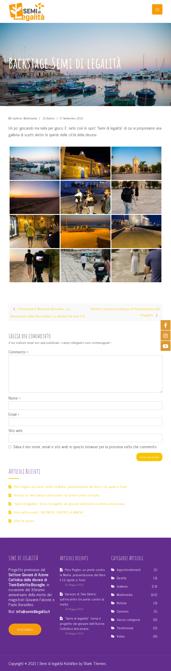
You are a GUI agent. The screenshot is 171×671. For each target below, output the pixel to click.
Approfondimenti (129, 569)
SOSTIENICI (25, 629)
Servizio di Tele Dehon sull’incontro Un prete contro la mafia (56, 495)
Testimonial (125, 627)
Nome (14, 397)
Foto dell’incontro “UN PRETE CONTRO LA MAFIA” (48, 512)
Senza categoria (128, 619)
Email (14, 414)
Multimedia (30, 118)
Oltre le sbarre (24, 520)
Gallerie (17, 118)
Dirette (122, 578)
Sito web (16, 430)
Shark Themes (95, 663)
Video (121, 636)
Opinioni (122, 611)
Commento (18, 351)
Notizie (122, 602)
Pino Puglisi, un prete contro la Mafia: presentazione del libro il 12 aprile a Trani (70, 486)
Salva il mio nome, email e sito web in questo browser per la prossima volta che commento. (85, 446)
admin (51, 118)
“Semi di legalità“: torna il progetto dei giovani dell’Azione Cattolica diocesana (69, 503)
